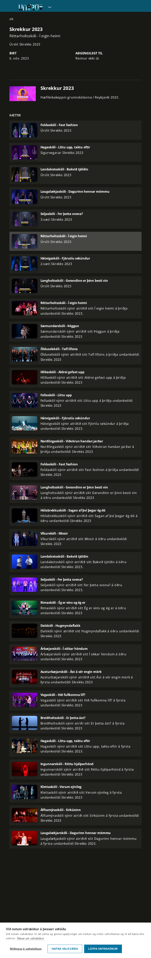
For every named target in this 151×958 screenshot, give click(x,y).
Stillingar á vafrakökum (26, 948)
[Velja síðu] (49, 7)
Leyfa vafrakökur (103, 948)
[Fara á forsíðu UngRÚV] (31, 7)
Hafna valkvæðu (65, 948)
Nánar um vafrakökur (30, 938)
